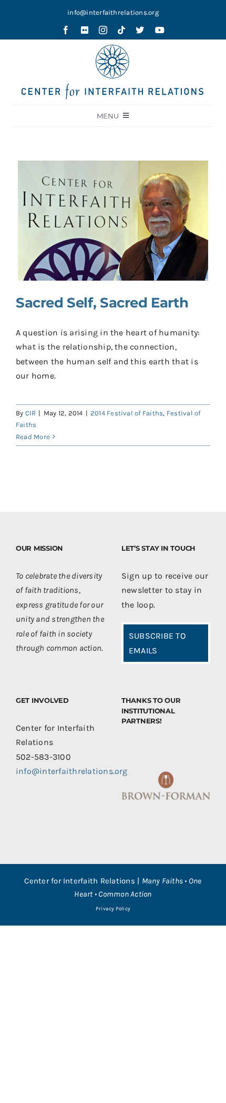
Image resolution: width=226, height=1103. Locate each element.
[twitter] (140, 30)
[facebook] (65, 30)
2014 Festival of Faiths (126, 413)
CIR (30, 413)
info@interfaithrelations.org (113, 12)
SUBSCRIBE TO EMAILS (157, 643)
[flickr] (84, 30)
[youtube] (160, 30)
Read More (33, 437)
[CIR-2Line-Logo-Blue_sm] (113, 49)
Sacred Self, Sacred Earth (102, 302)
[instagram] (103, 30)
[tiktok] (121, 30)
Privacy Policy (113, 909)
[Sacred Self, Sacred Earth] (113, 221)
